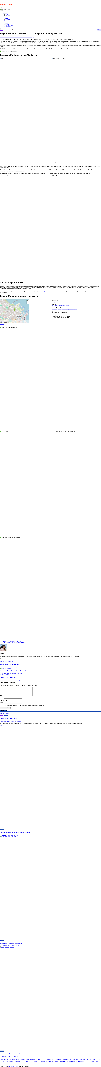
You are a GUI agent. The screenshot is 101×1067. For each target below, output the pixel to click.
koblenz (80, 1059)
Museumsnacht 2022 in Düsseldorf (9, 664)
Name (1, 697)
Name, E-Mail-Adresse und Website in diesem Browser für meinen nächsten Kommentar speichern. (23, 705)
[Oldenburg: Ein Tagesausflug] (4, 674)
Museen (7, 24)
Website (1, 702)
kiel (74, 1059)
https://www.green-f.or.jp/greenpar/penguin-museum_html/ (64, 309)
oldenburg (11, 1061)
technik (48, 1061)
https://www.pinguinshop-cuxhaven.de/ (60, 305)
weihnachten (67, 1061)
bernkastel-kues (19, 1059)
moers (1, 1061)
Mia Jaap (17, 37)
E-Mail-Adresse (4, 700)
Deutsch (96, 27)
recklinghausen (22, 1061)
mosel (4, 1061)
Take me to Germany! (6, 4)
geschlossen (49, 1059)
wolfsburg (88, 1061)
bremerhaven (28, 1059)
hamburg (55, 1059)
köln (89, 1059)
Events (6, 21)
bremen (23, 1059)
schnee (35, 1061)
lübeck (92, 1059)
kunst (85, 1059)
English (99, 29)
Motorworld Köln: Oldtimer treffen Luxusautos (13, 670)
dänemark (33, 1059)
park (15, 1061)
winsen (85, 1061)
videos (61, 1061)
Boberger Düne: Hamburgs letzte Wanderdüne (13, 1053)
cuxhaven (28, 37)
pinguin (32, 37)
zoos (97, 1061)
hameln (60, 1059)
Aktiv (4, 20)
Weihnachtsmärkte (9, 25)
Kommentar (3, 695)
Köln (6, 18)
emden (45, 1059)
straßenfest (43, 1061)
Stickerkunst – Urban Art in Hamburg (11, 943)
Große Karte (2, 324)
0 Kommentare (23, 37)
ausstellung (6, 1059)
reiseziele (6, 715)
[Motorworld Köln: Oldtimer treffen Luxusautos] (6, 668)
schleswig (31, 1061)
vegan (53, 1061)
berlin (13, 1059)
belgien (10, 1059)
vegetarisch (57, 1061)
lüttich (99, 1059)
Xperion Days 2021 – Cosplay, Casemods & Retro (14, 642)
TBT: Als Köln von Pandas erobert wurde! (13, 641)
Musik (7, 1061)
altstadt (1, 1059)
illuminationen (66, 1059)
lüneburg (95, 1059)
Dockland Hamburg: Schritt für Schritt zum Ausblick (15, 832)
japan (71, 1059)
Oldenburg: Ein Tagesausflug (8, 677)
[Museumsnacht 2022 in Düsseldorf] (7, 661)
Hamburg (7, 16)
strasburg (38, 1061)
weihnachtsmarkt (78, 1061)
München (7, 19)
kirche (77, 1059)
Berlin (6, 14)
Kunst (6, 23)
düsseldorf (39, 1059)
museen (1, 30)
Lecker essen (8, 26)
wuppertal (93, 1061)
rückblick (28, 1061)
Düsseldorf (7, 15)
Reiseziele (5, 13)
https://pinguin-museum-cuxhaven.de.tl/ (60, 302)
